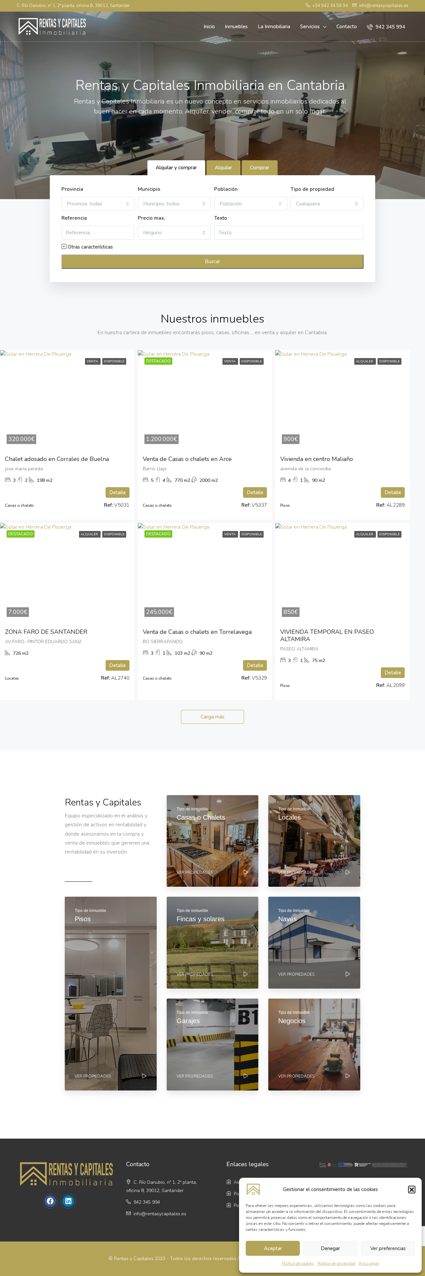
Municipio (149, 189)
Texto (220, 218)
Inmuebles (236, 26)
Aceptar (273, 1248)
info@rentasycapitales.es (159, 1214)
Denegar (330, 1248)
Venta (93, 361)
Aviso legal (369, 1263)
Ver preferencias (388, 1248)
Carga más (212, 716)
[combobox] (97, 204)
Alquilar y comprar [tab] (176, 167)
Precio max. (151, 218)
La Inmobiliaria (274, 26)
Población (226, 189)
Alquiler (365, 361)
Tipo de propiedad (312, 189)
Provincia (72, 189)
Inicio (209, 26)
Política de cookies (298, 1263)
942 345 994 (389, 27)
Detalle (117, 492)
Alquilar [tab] (223, 167)
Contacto (346, 26)
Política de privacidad (336, 1263)
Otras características (89, 247)
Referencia (74, 218)
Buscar (212, 261)
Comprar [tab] (259, 167)
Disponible (114, 361)
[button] (411, 1189)
